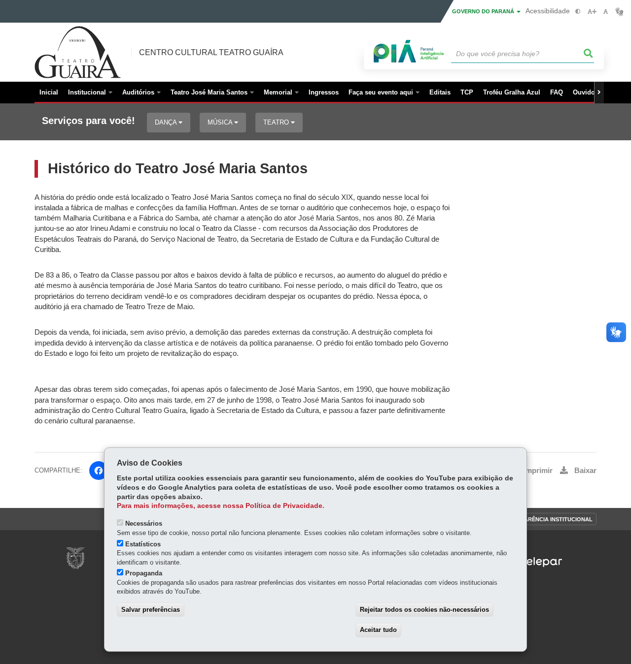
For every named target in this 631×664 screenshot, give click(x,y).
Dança (166, 122)
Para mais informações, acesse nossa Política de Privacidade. (220, 505)
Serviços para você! (88, 121)
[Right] (599, 92)
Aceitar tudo (378, 629)
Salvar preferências (150, 609)
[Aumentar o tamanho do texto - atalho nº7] (591, 11)
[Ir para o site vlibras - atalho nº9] (619, 11)
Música (221, 122)
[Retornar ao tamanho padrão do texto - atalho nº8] (605, 11)
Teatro (277, 122)
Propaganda (143, 573)
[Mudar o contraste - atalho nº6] (578, 11)
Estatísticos (143, 544)
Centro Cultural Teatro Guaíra (211, 52)
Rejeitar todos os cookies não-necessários (424, 609)
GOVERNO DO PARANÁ (484, 11)
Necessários (143, 523)
